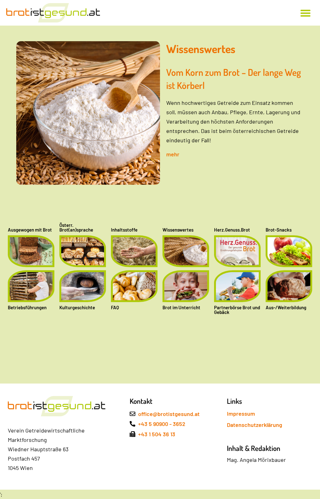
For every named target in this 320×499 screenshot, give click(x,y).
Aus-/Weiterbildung (286, 307)
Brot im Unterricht (181, 307)
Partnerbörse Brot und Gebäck (237, 310)
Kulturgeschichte (77, 307)
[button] (306, 13)
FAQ (115, 307)
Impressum (241, 413)
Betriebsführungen (27, 307)
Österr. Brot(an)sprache (76, 227)
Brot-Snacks (279, 229)
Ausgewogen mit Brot (30, 229)
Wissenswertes (177, 229)
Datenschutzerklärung (254, 424)
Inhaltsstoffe (124, 229)
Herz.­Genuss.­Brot (232, 229)
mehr (172, 154)
